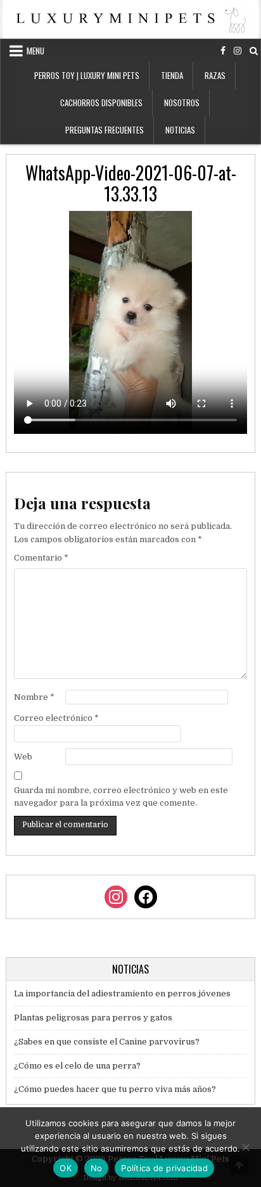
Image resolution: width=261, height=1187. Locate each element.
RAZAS (215, 75)
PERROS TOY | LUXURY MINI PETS (86, 75)
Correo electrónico (56, 718)
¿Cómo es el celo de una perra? (77, 1065)
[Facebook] (223, 51)
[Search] (254, 51)
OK (66, 1168)
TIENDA (172, 75)
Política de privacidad (164, 1168)
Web (23, 756)
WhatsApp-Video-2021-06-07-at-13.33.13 (130, 183)
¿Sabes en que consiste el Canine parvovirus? (107, 1041)
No (97, 1168)
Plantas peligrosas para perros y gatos (93, 1017)
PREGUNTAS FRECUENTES (104, 130)
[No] (245, 1147)
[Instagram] (237, 51)
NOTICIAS (180, 130)
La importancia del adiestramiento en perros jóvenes (122, 993)
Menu (35, 50)
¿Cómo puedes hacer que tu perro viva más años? (115, 1089)
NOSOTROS (182, 102)
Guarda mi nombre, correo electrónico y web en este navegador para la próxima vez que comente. (121, 796)
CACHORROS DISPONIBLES (101, 102)
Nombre (34, 697)
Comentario (41, 557)
